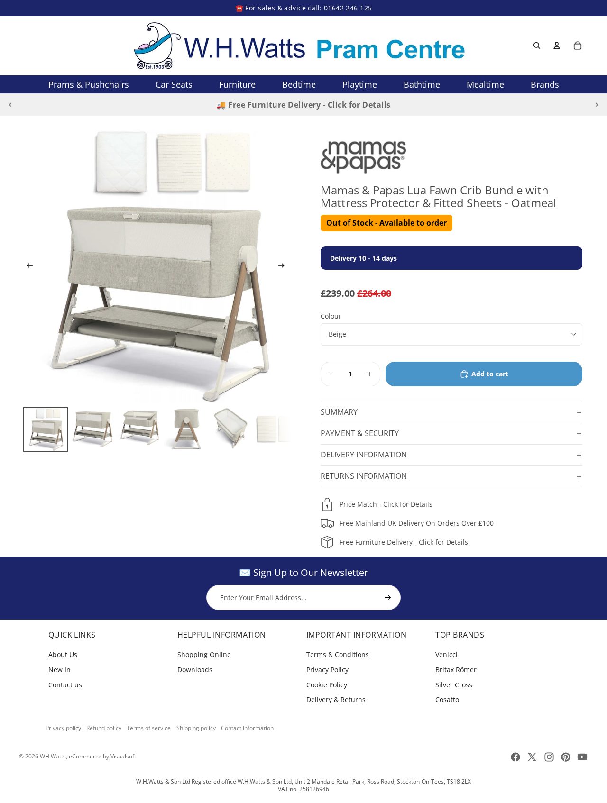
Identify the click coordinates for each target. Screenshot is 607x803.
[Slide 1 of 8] (45, 429)
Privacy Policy (327, 669)
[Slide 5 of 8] (231, 429)
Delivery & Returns (336, 699)
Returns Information (364, 476)
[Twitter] (532, 757)
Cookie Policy (326, 684)
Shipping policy (196, 728)
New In (59, 669)
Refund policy (103, 728)
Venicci (446, 654)
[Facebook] (515, 757)
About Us (62, 654)
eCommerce (85, 756)
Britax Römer (456, 669)
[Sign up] (387, 597)
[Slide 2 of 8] (92, 429)
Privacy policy (63, 728)
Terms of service (149, 728)
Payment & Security (360, 433)
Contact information (247, 728)
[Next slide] (596, 104)
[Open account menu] (556, 45)
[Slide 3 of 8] (138, 429)
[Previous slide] (10, 104)
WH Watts (53, 756)
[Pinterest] (565, 757)
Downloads (194, 669)
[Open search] (536, 45)
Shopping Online (204, 654)
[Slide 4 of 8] (184, 429)
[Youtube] (582, 757)
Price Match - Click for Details (386, 504)
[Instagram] (549, 757)
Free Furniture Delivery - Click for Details (404, 542)
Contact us (65, 684)
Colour (331, 315)
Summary (339, 412)
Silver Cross (453, 684)
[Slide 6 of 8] (277, 429)
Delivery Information (364, 454)
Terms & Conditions (337, 654)
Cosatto (447, 699)
